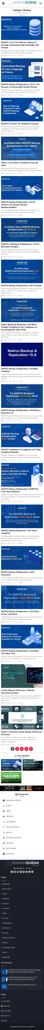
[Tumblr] (29, 872)
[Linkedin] (26, 872)
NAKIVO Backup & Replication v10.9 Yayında (21, 285)
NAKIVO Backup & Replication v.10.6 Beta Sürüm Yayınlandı (20, 612)
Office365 (6, 957)
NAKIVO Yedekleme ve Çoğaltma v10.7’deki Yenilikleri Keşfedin (21, 451)
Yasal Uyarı (7, 1011)
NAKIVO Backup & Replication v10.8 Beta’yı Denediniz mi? (21, 411)
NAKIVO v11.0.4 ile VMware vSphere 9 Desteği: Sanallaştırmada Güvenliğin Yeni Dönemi (20, 45)
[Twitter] (15, 872)
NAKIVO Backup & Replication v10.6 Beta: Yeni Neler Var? (20, 652)
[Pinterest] (20, 872)
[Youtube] (17, 872)
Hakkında (6, 899)
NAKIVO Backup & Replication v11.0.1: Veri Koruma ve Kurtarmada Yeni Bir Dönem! (20, 85)
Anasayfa (19, 13)
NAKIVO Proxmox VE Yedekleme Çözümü (20, 123)
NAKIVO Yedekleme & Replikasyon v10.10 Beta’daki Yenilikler (20, 245)
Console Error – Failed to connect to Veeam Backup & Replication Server (11, 772)
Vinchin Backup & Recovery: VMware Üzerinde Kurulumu (18, 691)
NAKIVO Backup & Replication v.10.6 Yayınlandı (17, 573)
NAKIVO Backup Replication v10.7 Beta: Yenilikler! (19, 532)
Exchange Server (9, 947)
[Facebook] (12, 872)
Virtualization (7, 923)
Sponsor (6, 903)
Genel (5, 952)
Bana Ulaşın (7, 889)
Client (5, 913)
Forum (5, 894)
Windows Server (9, 938)
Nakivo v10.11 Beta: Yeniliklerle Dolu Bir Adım (19, 164)
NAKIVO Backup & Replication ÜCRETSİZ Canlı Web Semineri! (19, 490)
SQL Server (7, 928)
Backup (5, 943)
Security (5, 933)
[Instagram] (23, 872)
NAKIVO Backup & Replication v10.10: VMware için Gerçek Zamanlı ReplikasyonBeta (18, 205)
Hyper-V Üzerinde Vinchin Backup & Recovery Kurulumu (22, 733)
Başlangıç (6, 884)
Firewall (5, 918)
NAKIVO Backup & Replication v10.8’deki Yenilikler (19, 370)
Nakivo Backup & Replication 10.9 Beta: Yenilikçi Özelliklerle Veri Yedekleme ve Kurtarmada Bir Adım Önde (19, 327)
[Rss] (32, 872)
